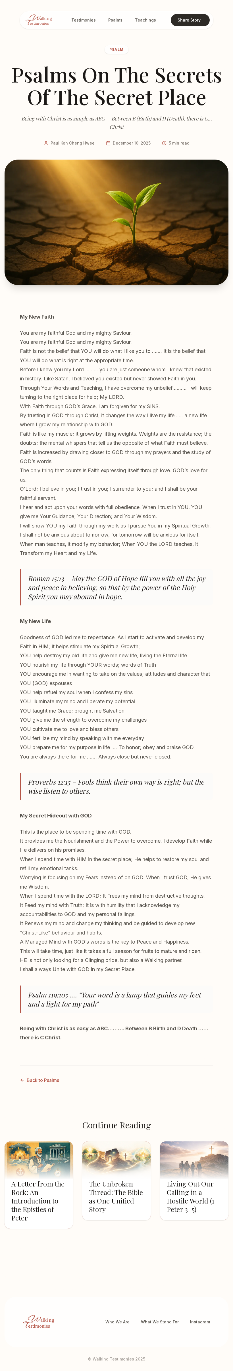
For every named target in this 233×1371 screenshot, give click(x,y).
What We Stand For (160, 1321)
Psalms (115, 20)
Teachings (145, 20)
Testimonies (83, 20)
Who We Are (117, 1321)
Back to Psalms (43, 1080)
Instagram (200, 1321)
